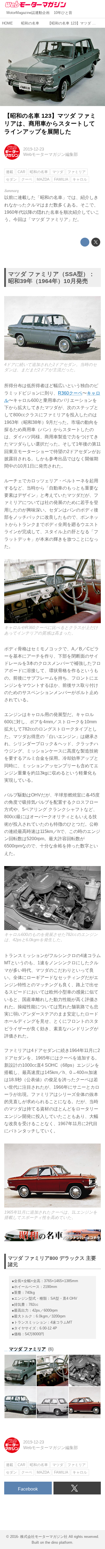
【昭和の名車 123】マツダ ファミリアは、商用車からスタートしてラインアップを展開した (50, 123)
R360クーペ (70, 392)
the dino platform (58, 1542)
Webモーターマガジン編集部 (50, 154)
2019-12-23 (33, 149)
